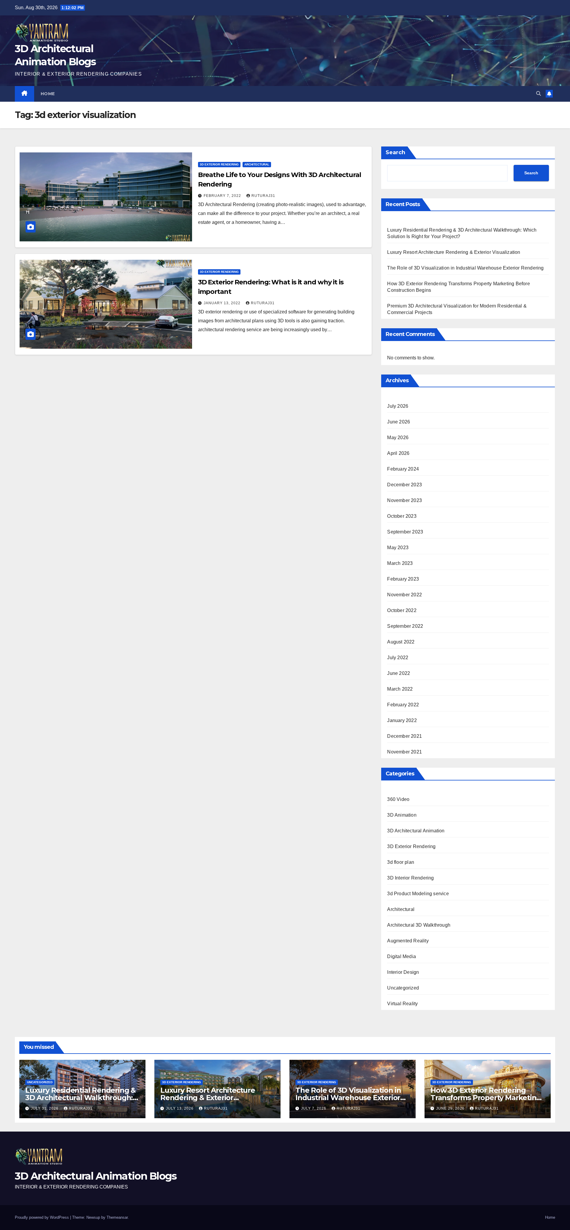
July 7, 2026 (314, 1108)
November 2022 (404, 594)
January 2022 (402, 720)
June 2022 (398, 673)
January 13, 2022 (223, 303)
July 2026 (397, 406)
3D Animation (401, 815)
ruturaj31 (263, 196)
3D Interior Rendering (410, 877)
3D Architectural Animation (415, 830)
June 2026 (398, 421)
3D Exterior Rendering (219, 164)
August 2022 (400, 641)
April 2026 (398, 453)
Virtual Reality (402, 1003)
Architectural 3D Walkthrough (418, 925)
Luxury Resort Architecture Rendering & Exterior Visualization (453, 252)
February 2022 (403, 704)
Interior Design (403, 972)
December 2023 (404, 484)
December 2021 (404, 736)
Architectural (256, 164)
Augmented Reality (407, 940)
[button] (538, 93)
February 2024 (403, 468)
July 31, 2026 (45, 1108)
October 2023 (401, 516)
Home (48, 93)
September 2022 (405, 626)
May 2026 (397, 437)
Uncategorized (403, 987)
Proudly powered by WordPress (42, 1217)
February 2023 (403, 578)
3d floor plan (400, 862)
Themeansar (117, 1217)
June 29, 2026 (451, 1108)
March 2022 (400, 689)
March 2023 (400, 563)
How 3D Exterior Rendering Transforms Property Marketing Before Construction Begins (485, 1097)
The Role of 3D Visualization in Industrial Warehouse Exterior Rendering (465, 267)
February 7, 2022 (223, 196)
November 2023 (404, 500)
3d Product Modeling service (418, 893)
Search (395, 152)
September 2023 (405, 531)
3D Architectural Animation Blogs (96, 1176)
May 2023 (397, 547)
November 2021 (404, 751)
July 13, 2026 (180, 1108)
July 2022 (397, 657)
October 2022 (401, 610)
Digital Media (401, 956)
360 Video (398, 799)
